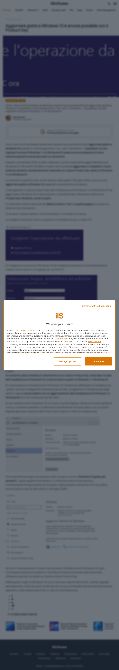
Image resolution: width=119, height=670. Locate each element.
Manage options (67, 361)
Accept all (98, 361)
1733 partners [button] (25, 330)
